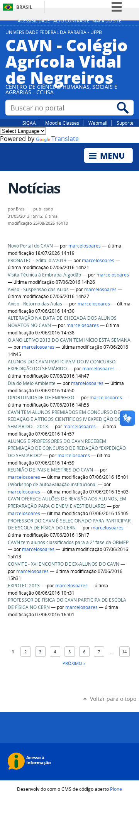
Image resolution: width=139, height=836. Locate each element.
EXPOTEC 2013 (24, 585)
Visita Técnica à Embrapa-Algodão (44, 274)
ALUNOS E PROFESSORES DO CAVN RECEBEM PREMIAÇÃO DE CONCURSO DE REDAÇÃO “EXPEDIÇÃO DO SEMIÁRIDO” (67, 448)
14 (124, 652)
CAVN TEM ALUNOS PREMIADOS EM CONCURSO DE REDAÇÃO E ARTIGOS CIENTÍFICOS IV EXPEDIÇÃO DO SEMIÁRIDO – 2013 (64, 419)
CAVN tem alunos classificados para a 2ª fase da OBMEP (68, 542)
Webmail (97, 123)
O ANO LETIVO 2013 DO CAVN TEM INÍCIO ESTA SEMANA (69, 340)
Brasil (24, 7)
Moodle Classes (62, 123)
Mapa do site (106, 21)
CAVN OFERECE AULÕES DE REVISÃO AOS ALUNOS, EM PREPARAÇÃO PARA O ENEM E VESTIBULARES (67, 502)
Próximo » (74, 663)
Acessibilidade (34, 21)
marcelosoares (84, 245)
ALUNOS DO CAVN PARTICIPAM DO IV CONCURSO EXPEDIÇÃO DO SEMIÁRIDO (61, 365)
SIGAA (29, 123)
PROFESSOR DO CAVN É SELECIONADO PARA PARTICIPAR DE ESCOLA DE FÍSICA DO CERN (69, 524)
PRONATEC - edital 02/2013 (37, 260)
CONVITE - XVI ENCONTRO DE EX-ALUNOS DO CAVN (63, 564)
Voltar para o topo (113, 698)
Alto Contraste (71, 21)
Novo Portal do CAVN (30, 245)
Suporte (125, 123)
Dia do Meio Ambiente (32, 383)
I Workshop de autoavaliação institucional (52, 484)
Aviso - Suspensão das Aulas (38, 289)
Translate (65, 139)
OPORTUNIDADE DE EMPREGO (41, 397)
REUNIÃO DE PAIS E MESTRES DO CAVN (50, 469)
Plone (116, 789)
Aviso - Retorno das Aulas (35, 303)
